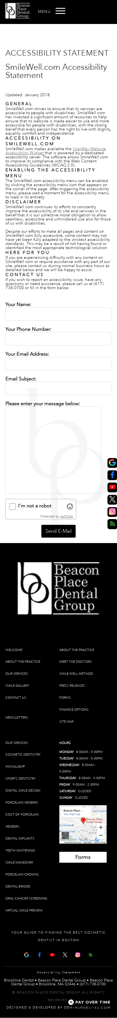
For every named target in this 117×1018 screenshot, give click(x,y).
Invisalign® (15, 767)
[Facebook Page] (39, 954)
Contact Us (15, 698)
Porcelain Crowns (22, 874)
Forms (65, 698)
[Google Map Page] (27, 954)
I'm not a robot (34, 506)
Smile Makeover (19, 863)
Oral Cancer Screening (26, 898)
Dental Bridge (17, 886)
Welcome (13, 650)
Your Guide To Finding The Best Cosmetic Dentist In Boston (58, 936)
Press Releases (72, 686)
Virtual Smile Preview (24, 910)
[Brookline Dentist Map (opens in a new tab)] (83, 824)
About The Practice (22, 662)
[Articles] (91, 954)
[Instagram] (78, 954)
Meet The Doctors (75, 662)
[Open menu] (60, 11)
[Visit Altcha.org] (70, 507)
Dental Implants (19, 839)
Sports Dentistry (20, 779)
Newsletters (16, 718)
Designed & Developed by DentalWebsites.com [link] (59, 1007)
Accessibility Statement (58, 972)
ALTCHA (66, 516)
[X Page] (65, 954)
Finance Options (74, 710)
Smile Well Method (76, 674)
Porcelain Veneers (21, 803)
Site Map (66, 722)
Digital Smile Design (22, 791)
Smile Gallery (17, 686)
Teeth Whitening (20, 851)
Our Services (16, 674)
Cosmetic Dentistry (23, 755)
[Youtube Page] (52, 954)
